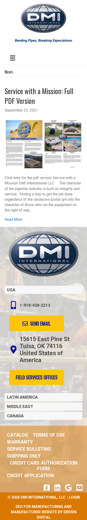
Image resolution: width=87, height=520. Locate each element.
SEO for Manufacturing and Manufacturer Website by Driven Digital (43, 512)
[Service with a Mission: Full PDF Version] (43, 144)
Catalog (17, 435)
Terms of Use (49, 435)
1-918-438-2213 (35, 305)
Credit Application (30, 475)
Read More (14, 219)
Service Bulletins (29, 449)
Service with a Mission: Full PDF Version (39, 96)
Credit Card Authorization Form (43, 465)
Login (74, 497)
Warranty (20, 442)
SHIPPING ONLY (24, 456)
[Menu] (12, 58)
